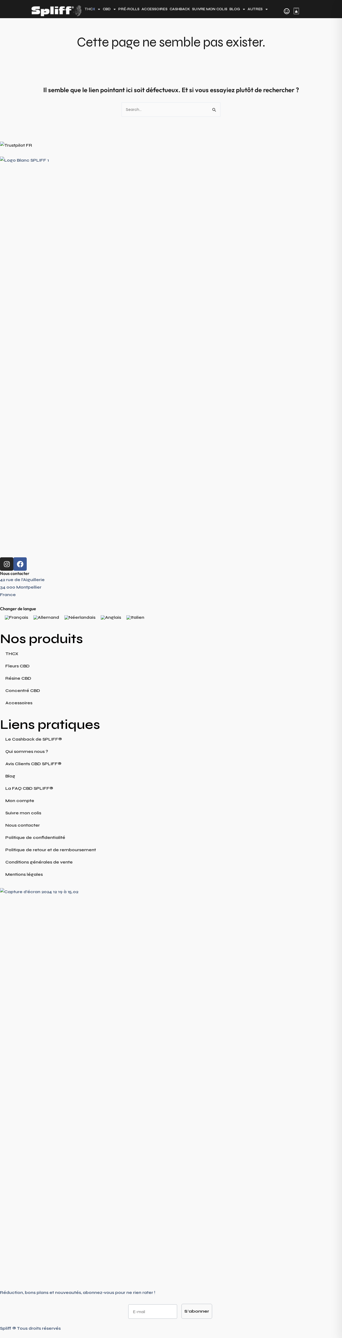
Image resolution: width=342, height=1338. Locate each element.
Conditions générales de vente (39, 862)
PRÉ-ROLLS (129, 9)
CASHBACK (180, 9)
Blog (10, 776)
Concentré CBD (22, 690)
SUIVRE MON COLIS (210, 9)
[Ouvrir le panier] (296, 11)
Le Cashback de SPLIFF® (33, 739)
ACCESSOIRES (155, 9)
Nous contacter (22, 825)
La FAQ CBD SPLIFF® (29, 788)
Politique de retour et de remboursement (50, 849)
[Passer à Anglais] (111, 617)
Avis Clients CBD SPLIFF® (33, 763)
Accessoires (18, 702)
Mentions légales (24, 874)
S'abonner (196, 1311)
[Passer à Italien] (135, 617)
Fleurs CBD (17, 665)
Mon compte (19, 800)
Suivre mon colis (23, 812)
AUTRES (255, 9)
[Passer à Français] (16, 617)
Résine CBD (18, 678)
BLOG (235, 9)
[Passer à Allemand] (46, 617)
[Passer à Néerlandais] (80, 617)
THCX (11, 653)
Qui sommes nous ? (26, 751)
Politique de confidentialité (35, 837)
